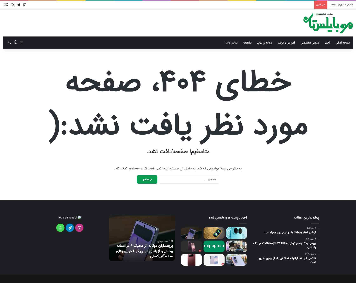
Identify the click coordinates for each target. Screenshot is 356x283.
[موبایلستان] (328, 23)
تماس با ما (232, 42)
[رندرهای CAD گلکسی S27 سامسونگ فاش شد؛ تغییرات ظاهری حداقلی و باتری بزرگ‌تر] (214, 260)
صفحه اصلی (343, 42)
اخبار (327, 42)
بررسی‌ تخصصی (310, 42)
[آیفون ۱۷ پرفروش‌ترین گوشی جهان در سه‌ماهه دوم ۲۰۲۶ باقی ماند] (236, 260)
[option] (142, 238)
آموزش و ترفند (286, 42)
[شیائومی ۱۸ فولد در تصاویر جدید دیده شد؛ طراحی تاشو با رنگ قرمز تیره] (191, 260)
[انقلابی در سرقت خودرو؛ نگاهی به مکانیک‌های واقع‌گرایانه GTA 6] (236, 246)
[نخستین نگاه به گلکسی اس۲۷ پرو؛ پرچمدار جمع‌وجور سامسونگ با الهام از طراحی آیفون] (191, 246)
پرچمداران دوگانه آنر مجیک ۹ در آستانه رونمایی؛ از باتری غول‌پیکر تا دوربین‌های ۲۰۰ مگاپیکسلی (144, 251)
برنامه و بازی (264, 42)
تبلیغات (247, 42)
